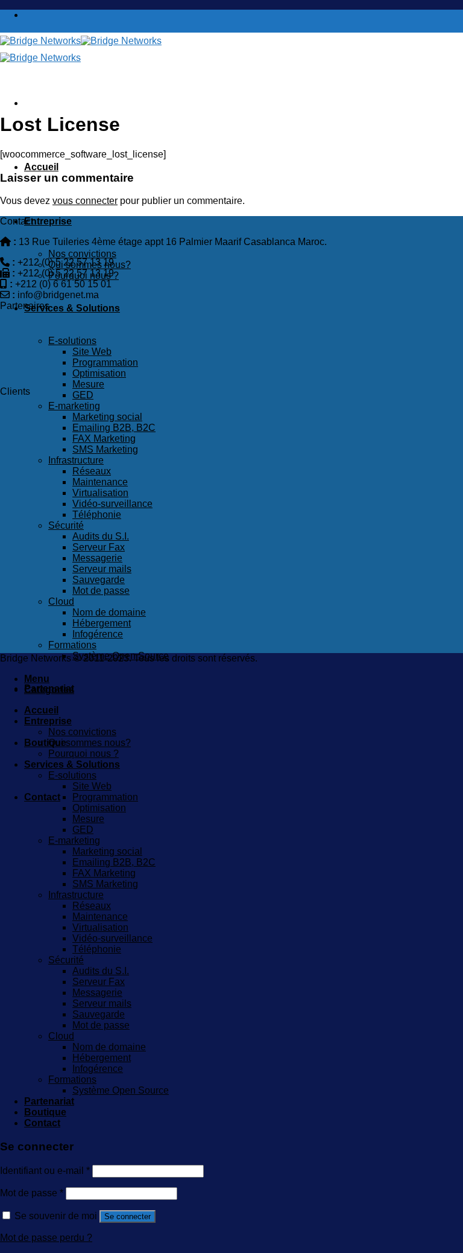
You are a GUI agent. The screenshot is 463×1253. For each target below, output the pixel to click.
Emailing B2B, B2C (114, 427)
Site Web (92, 351)
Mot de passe (101, 590)
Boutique (45, 743)
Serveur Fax (98, 547)
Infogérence (97, 634)
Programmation (105, 362)
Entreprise (48, 221)
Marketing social (107, 417)
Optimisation (99, 373)
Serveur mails (101, 569)
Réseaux (91, 471)
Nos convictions (82, 254)
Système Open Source (120, 1090)
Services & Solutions (72, 308)
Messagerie (97, 558)
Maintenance (100, 482)
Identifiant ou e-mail (45, 1170)
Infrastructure (76, 460)
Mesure (88, 384)
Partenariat (49, 1101)
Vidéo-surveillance (112, 504)
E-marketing (74, 406)
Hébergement (101, 623)
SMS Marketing (105, 449)
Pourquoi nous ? (83, 275)
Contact (42, 797)
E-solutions (72, 341)
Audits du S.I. (100, 536)
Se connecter (127, 1216)
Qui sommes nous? (89, 265)
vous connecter (85, 201)
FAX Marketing (104, 438)
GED (82, 395)
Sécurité (66, 525)
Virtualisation (100, 493)
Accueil (41, 167)
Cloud (61, 601)
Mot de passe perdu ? (46, 1237)
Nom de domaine (109, 612)
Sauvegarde (98, 580)
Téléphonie (96, 514)
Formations (72, 645)
